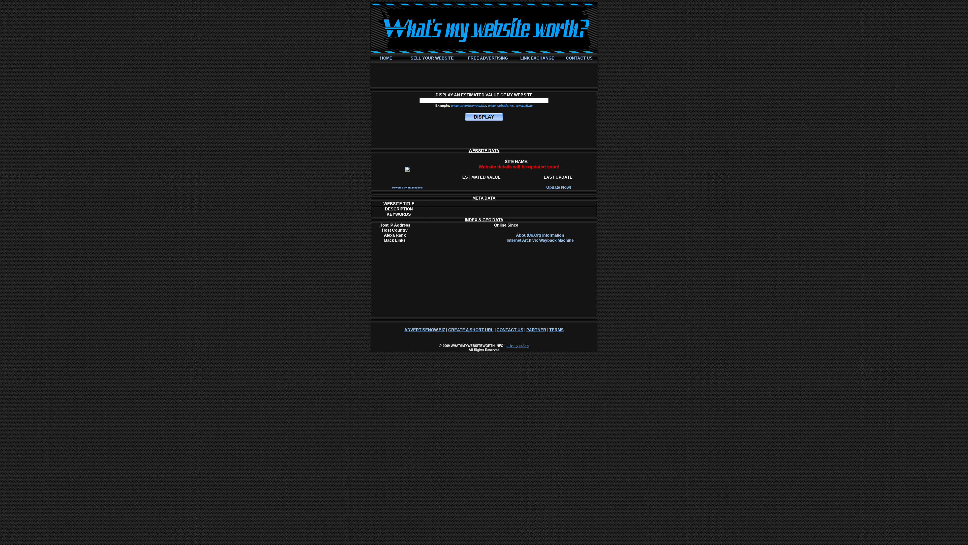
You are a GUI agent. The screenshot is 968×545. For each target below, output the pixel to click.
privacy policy (517, 345)
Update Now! (558, 187)
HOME (386, 58)
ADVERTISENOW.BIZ (424, 330)
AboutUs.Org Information (540, 235)
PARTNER (536, 330)
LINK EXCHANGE (537, 58)
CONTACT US (579, 58)
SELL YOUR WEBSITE (432, 58)
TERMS (556, 330)
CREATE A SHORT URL (471, 330)
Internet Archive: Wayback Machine (540, 240)
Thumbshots (415, 187)
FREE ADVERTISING (488, 58)
